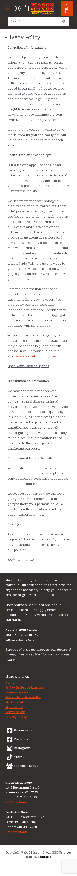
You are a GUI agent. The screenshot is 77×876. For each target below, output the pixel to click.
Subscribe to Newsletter (23, 697)
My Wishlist (14, 707)
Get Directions (16, 802)
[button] (67, 8)
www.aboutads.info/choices (35, 356)
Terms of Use (15, 712)
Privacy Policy (16, 716)
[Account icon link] (17, 8)
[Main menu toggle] (7, 8)
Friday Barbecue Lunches (24, 687)
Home (9, 682)
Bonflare (44, 856)
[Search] (64, 22)
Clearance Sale (16, 692)
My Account (14, 702)
